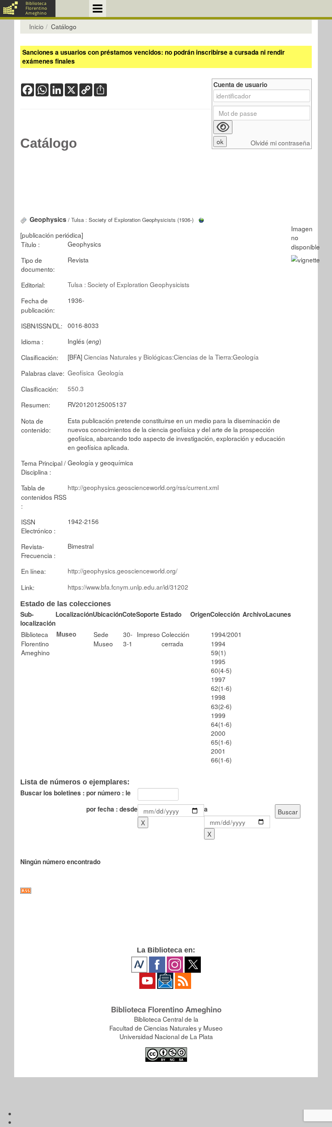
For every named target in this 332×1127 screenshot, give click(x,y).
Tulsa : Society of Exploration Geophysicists (128, 284)
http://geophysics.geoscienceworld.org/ (122, 570)
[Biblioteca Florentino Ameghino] (27, 8)
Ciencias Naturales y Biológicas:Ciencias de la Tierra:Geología (171, 356)
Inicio (36, 26)
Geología (110, 372)
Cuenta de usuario (240, 85)
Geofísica (81, 372)
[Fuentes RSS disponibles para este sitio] (166, 891)
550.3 (76, 388)
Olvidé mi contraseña (280, 142)
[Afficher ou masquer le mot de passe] (222, 127)
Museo (66, 634)
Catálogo (48, 143)
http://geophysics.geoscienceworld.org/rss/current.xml (143, 487)
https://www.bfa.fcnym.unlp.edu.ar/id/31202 (128, 586)
